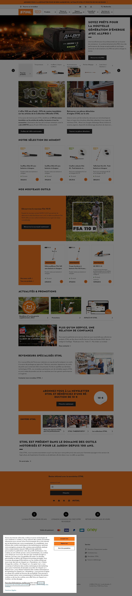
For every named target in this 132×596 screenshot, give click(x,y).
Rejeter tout (64, 543)
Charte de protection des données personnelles (24, 584)
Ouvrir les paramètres (64, 548)
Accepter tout (64, 539)
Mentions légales (10, 590)
